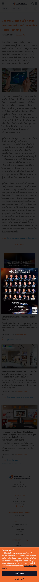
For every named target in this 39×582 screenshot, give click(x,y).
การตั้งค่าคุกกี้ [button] (19, 579)
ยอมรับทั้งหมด (19, 573)
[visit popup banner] (19, 291)
